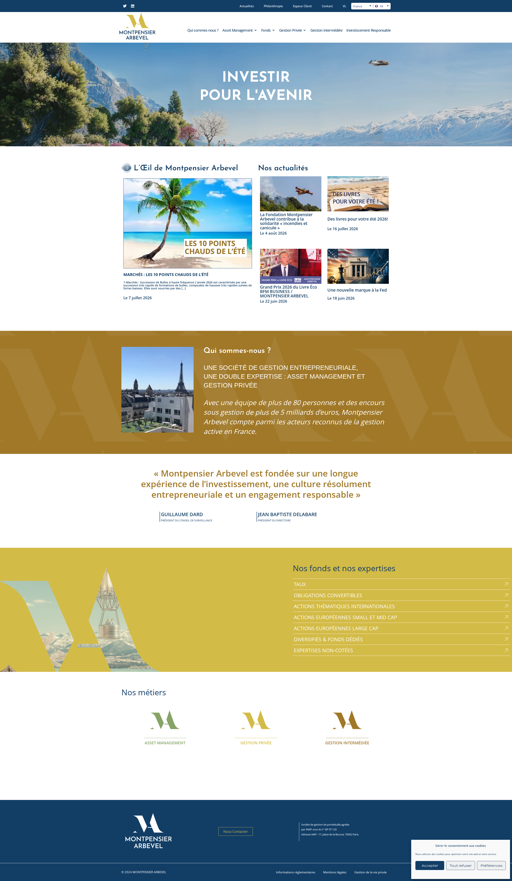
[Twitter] (124, 6)
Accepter (430, 866)
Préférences (491, 866)
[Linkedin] (132, 6)
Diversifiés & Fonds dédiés (328, 639)
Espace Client (302, 6)
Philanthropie (273, 6)
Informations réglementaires (295, 872)
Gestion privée (256, 742)
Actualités (247, 6)
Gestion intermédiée (347, 742)
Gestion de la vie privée (370, 872)
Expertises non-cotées (323, 650)
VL (344, 6)
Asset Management (165, 742)
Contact (327, 6)
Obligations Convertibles (328, 595)
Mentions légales (334, 872)
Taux (300, 584)
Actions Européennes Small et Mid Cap (345, 617)
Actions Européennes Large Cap (336, 628)
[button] (239, 30)
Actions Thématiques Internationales (344, 606)
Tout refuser (461, 866)
